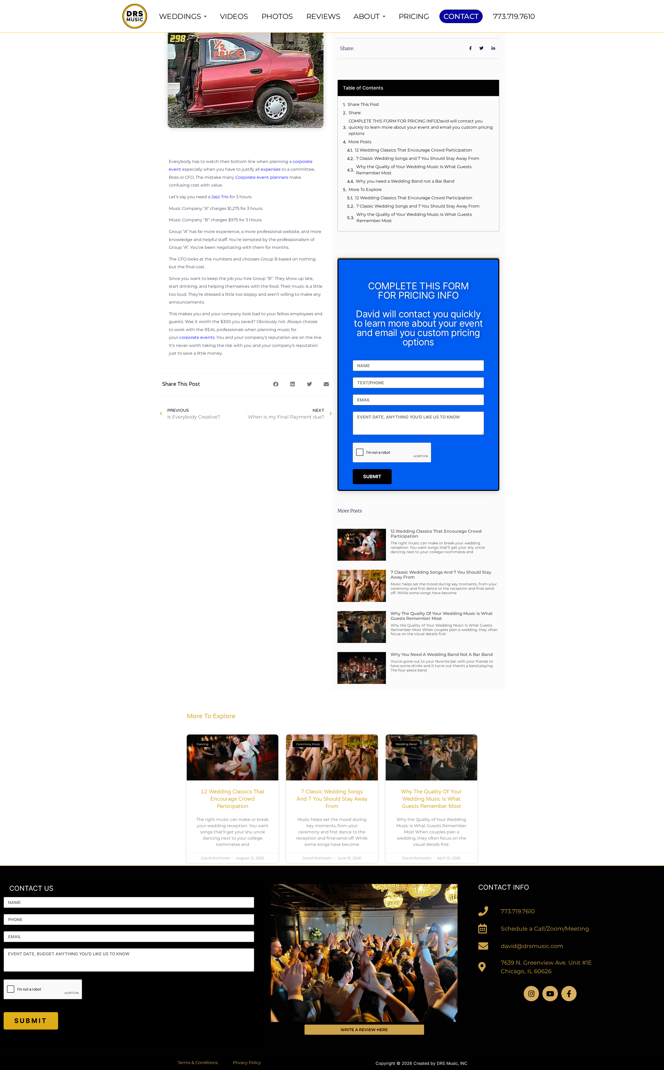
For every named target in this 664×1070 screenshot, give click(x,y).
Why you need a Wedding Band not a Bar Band (405, 181)
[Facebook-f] (569, 993)
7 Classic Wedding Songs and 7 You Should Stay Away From (417, 158)
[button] (275, 384)
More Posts (359, 141)
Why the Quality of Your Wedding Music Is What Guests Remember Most (414, 169)
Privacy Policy (247, 1062)
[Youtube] (550, 993)
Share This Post (363, 104)
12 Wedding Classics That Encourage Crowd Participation (413, 150)
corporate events (197, 337)
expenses (271, 169)
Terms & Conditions (198, 1062)
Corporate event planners (262, 177)
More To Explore (365, 189)
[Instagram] (531, 993)
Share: (355, 112)
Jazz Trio (220, 196)
